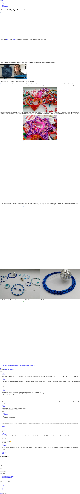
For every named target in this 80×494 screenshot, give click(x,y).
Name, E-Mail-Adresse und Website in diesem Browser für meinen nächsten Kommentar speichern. (14, 470)
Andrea (3, 421)
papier (2, 490)
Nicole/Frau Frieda (4, 434)
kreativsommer (4, 487)
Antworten (3, 373)
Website (1, 468)
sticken (3, 491)
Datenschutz (3, 7)
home (2, 2)
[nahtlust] (1, 0)
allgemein (3, 484)
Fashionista (1, 493)
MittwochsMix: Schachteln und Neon (7, 477)
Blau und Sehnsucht (10, 365)
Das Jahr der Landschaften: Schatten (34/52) (7, 475)
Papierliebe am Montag (5, 6)
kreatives (1, 365)
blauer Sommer (22, 365)
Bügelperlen (26, 365)
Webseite (14, 39)
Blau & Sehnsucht (4, 365)
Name (1, 465)
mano (2, 427)
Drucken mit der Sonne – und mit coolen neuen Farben (10, 370)
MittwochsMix (33, 365)
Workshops (3, 5)
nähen (2, 489)
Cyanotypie (29, 365)
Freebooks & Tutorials (5, 4)
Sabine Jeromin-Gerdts (5, 414)
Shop (1, 83)
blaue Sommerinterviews (16, 365)
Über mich (3, 3)
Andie (24, 81)
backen (3, 485)
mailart (2, 488)
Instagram (7, 39)
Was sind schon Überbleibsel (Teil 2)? (9, 369)
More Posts (1, 368)
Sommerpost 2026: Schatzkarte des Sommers (8, 476)
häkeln (2, 486)
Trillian (3, 453)
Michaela (1, 61)
